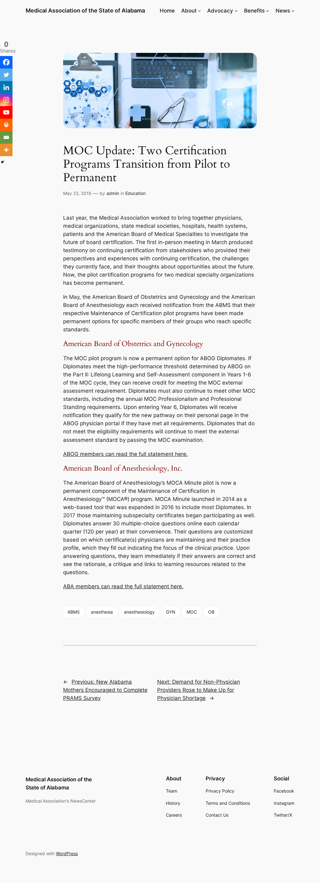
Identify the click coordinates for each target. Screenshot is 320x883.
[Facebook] (6, 62)
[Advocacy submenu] (236, 10)
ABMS (74, 612)
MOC (192, 612)
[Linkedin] (6, 87)
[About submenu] (199, 10)
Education (135, 193)
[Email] (6, 137)
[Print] (6, 125)
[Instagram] (6, 100)
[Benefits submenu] (267, 10)
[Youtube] (6, 112)
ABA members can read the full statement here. (123, 586)
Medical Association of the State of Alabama (85, 10)
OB (211, 612)
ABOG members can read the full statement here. (125, 454)
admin (113, 193)
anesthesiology (139, 612)
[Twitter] (6, 75)
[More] (6, 150)
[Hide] (2, 162)
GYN (170, 612)
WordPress (67, 853)
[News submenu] (292, 10)
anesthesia (102, 612)
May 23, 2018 (77, 193)
